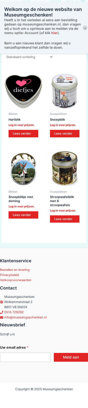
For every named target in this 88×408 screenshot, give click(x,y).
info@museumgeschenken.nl (25, 317)
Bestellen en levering (15, 270)
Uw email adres (14, 347)
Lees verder (22, 133)
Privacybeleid (9, 275)
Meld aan (71, 357)
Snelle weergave (23, 106)
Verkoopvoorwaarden (15, 280)
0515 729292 (14, 312)
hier (54, 33)
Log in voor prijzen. (22, 125)
